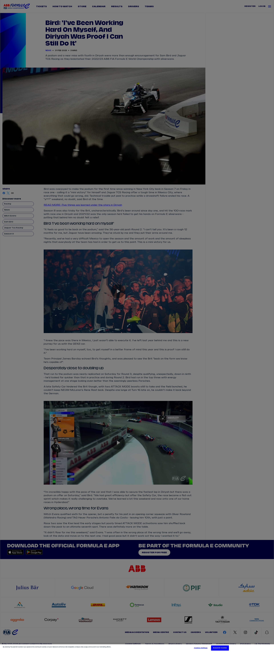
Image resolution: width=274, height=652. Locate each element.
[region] (137, 648)
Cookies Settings (200, 647)
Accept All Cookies (220, 647)
